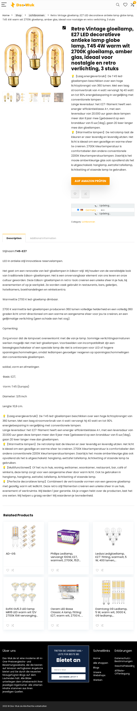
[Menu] (4, 4)
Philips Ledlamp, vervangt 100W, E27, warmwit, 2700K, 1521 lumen (65, 559)
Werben (97, 680)
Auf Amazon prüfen (90, 181)
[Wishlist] (125, 5)
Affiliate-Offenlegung (122, 672)
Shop (19, 15)
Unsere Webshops (99, 674)
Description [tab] (14, 238)
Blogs (96, 667)
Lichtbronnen (36, 15)
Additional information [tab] (43, 238)
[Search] (118, 4)
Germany (91, 210)
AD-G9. (11, 554)
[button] (64, 27)
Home (6, 15)
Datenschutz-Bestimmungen (124, 660)
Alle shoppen (100, 663)
